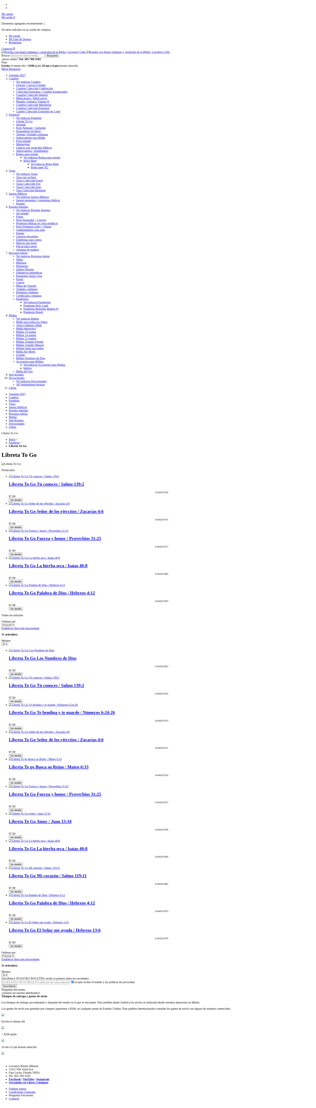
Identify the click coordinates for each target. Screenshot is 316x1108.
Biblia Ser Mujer (25, 351)
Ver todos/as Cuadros (28, 81)
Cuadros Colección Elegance (33, 108)
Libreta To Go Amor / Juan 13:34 (40, 821)
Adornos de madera (27, 249)
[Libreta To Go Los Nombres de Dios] (31, 650)
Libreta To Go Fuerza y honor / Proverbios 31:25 (55, 538)
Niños (19, 259)
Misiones (21, 262)
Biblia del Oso (24, 371)
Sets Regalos (16, 374)
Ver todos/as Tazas (26, 173)
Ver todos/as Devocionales (31, 381)
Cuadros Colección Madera (32, 95)
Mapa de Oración (26, 285)
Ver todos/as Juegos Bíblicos (32, 197)
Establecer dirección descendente (20, 628)
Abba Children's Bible (29, 325)
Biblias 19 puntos (26, 331)
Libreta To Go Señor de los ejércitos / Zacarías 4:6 (56, 511)
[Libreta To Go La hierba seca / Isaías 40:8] (34, 557)
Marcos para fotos (26, 243)
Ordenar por (8, 621)
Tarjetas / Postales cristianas (32, 134)
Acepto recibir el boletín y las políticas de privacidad (104, 982)
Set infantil (22, 213)
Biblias (13, 315)
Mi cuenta (14, 35)
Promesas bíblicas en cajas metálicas (37, 223)
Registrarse (15, 42)
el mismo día (18, 65)
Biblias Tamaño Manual (30, 345)
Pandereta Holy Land (35, 305)
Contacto (7, 48)
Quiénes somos (17, 1088)
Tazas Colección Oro (28, 183)
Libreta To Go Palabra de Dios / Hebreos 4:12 (52, 592)
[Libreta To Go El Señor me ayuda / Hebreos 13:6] (39, 922)
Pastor (19, 279)
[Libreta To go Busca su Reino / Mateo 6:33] (35, 759)
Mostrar (5, 640)
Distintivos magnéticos (29, 272)
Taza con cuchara (26, 177)
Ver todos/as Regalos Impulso (33, 210)
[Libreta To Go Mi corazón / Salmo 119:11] (34, 867)
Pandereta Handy (33, 312)
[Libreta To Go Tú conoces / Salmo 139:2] (34, 476)
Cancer (20, 282)
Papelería (14, 114)
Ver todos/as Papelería (29, 118)
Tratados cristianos (26, 289)
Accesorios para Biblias (29, 361)
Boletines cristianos (27, 292)
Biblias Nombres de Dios (30, 358)
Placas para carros (26, 246)
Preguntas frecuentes (13, 989)
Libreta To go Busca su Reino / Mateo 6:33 (49, 767)
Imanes (20, 233)
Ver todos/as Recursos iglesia (33, 256)
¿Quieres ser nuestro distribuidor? (20, 992)
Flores (19, 216)
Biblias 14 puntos (26, 335)
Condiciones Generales (22, 1092)
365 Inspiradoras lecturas (30, 384)
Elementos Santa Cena (29, 276)
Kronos (20, 203)
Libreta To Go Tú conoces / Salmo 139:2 (46, 484)
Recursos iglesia (18, 252)
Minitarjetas (23, 144)
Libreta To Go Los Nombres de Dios (42, 658)
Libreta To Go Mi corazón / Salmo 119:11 (48, 875)
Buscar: (5, 55)
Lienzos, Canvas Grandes (31, 85)
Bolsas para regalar (27, 154)
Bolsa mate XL (39, 167)
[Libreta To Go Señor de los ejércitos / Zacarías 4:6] (39, 503)
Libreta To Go (24, 121)
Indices (27, 368)
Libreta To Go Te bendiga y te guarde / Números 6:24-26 (62, 712)
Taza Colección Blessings (31, 190)
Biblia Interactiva (26, 328)
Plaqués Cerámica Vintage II (32, 101)
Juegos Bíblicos (18, 193)
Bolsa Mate (30, 160)
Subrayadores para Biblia (30, 137)
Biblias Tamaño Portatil (29, 341)
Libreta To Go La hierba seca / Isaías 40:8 (48, 565)
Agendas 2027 (17, 75)
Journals (21, 124)
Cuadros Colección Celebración (34, 88)
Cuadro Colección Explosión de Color (38, 111)
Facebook (15, 1079)
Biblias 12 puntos (26, 338)
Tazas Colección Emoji (29, 180)
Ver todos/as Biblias (27, 318)
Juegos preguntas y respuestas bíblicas (38, 200)
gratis (38, 65)
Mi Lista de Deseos (20, 39)
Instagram (42, 1079)
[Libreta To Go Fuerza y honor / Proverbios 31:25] (38, 530)
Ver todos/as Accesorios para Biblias (44, 364)
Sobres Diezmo (25, 269)
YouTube (28, 1079)
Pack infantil (23, 141)
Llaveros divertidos (27, 236)
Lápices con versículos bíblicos (34, 147)
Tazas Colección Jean (28, 187)
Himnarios (22, 266)
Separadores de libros (28, 131)
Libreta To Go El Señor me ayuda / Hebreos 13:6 (55, 930)
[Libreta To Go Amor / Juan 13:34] (29, 813)
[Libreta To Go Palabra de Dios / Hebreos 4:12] (37, 585)
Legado (20, 354)
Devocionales (17, 378)
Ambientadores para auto (30, 229)
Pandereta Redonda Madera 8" (41, 308)
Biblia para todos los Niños (31, 322)
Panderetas (22, 299)
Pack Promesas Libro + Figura (33, 226)
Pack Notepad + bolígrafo (31, 127)
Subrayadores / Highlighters (32, 150)
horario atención (68, 65)
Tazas (12, 170)
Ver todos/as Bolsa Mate (45, 164)
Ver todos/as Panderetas (37, 302)
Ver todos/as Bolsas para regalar (41, 157)
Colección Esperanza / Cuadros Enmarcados (41, 91)
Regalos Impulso (18, 206)
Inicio (12, 439)
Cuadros (13, 78)
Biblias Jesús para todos (30, 348)
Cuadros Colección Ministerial (33, 104)
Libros (12, 387)
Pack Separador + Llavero (31, 220)
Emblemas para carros (29, 239)
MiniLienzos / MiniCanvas (31, 98)
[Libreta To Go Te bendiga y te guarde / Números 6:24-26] (43, 704)
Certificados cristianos (29, 295)
